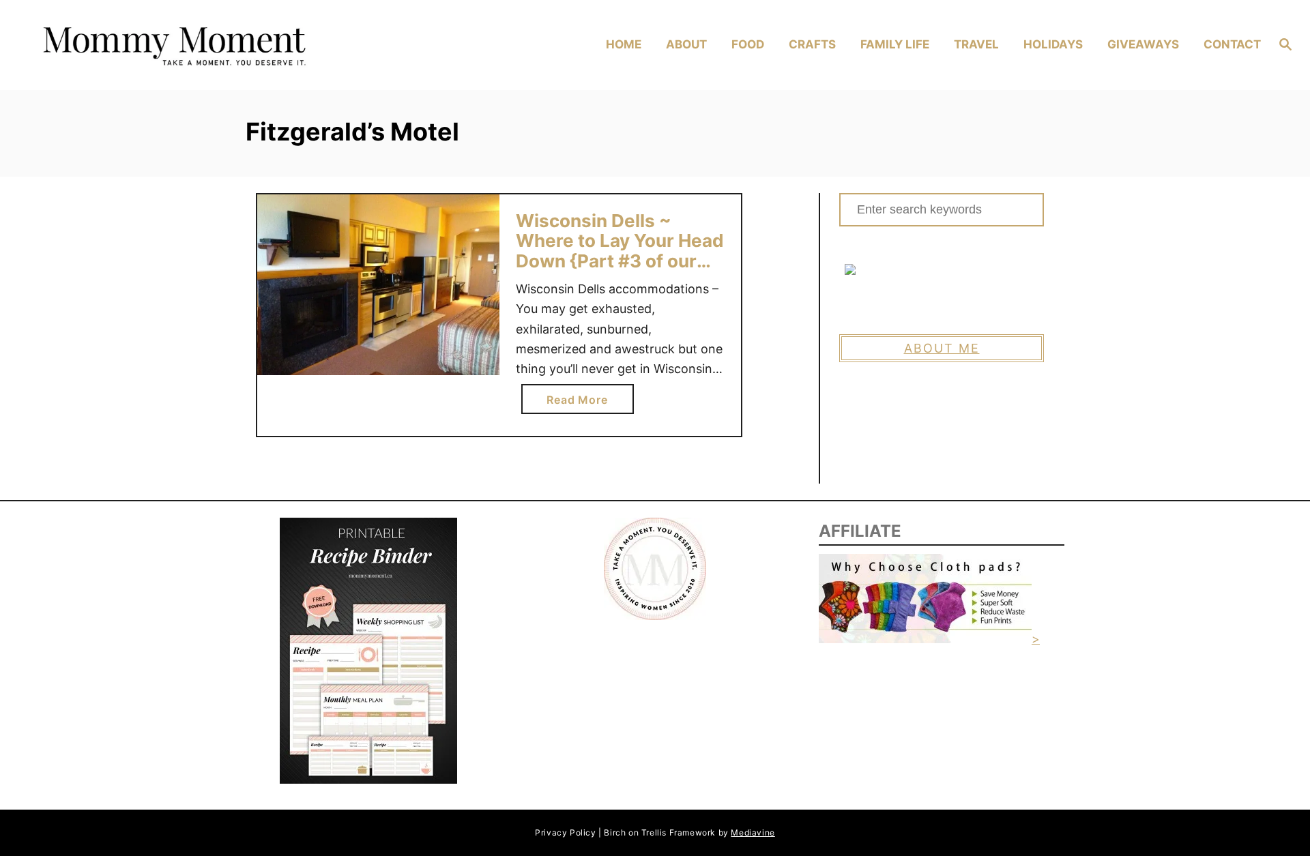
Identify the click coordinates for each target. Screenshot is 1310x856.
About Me (942, 348)
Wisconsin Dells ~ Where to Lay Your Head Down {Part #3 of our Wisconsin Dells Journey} (620, 261)
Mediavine (752, 832)
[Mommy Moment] (185, 45)
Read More (582, 403)
